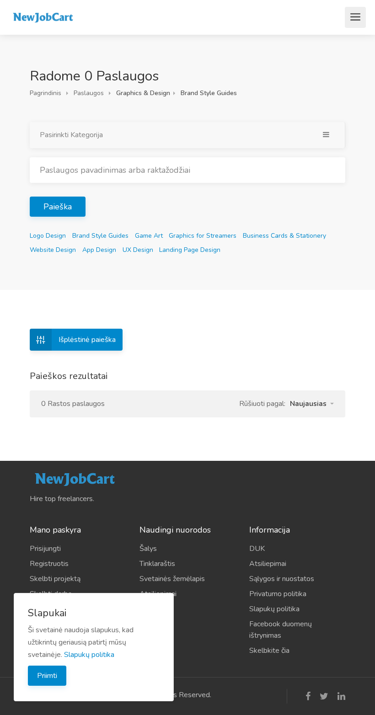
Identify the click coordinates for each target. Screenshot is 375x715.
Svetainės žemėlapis (172, 579)
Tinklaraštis (157, 564)
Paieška (57, 206)
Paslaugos (89, 93)
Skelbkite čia (269, 651)
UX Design (138, 249)
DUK (257, 549)
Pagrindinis (45, 93)
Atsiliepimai (158, 594)
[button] (312, 403)
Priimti (47, 676)
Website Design (53, 249)
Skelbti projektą (55, 579)
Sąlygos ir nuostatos (281, 579)
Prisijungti (45, 549)
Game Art (149, 235)
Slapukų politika (274, 609)
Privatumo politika (277, 594)
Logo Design (48, 235)
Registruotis (49, 564)
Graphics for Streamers (202, 235)
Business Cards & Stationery (284, 235)
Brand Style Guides (100, 235)
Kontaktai (154, 609)
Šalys (148, 549)
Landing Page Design (189, 249)
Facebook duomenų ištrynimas (280, 629)
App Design (99, 249)
